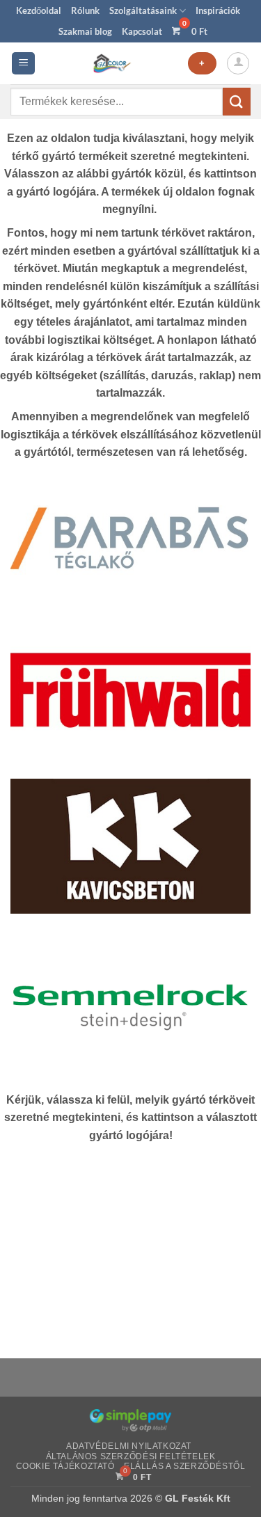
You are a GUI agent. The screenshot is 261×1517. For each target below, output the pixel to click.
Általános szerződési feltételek (131, 1456)
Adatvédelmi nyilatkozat (128, 1446)
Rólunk (85, 10)
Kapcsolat (142, 31)
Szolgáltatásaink (143, 10)
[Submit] (237, 101)
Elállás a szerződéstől (184, 1466)
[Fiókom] (238, 63)
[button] (23, 63)
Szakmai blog (85, 31)
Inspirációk (218, 10)
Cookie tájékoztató (65, 1466)
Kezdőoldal (38, 10)
